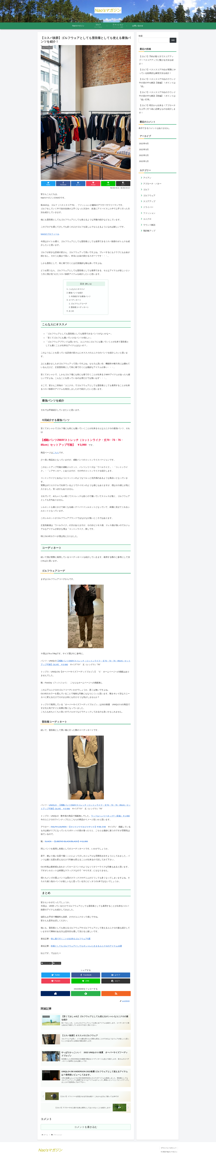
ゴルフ (146, 189)
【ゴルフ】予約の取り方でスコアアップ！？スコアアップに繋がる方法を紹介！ (156, 60)
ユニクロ (57, 963)
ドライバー (148, 207)
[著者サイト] (55, 993)
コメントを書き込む (85, 1127)
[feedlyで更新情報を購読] (85, 993)
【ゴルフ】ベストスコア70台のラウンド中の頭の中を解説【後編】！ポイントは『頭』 (157, 83)
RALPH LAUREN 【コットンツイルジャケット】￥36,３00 (78, 827)
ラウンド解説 (149, 225)
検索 (141, 36)
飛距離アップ (149, 231)
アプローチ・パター (152, 184)
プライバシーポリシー (169, 1148)
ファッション (47, 963)
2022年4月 (144, 143)
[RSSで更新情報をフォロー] (116, 993)
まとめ (71, 311)
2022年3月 (144, 149)
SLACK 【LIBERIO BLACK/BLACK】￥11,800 (66, 841)
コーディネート (75, 300)
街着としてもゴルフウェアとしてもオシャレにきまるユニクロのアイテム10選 (86, 946)
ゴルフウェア (149, 195)
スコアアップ (149, 201)
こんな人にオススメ (77, 289)
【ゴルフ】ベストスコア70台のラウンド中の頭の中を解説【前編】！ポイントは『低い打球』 (157, 96)
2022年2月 (144, 155)
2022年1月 (144, 161)
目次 (82, 283)
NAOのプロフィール (50, 234)
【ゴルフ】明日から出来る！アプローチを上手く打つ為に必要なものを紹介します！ (157, 109)
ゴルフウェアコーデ (79, 304)
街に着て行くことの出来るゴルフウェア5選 (70, 939)
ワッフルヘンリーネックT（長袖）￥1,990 (110, 816)
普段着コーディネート (80, 307)
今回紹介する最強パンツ (81, 296)
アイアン (147, 178)
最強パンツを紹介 (76, 293)
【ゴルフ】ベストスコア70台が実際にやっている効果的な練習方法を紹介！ (157, 71)
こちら (56, 453)
